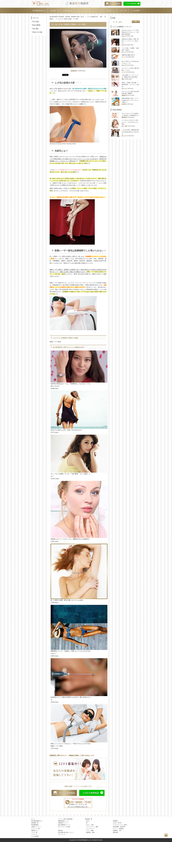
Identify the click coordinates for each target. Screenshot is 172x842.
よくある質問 (135, 10)
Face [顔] (35, 21)
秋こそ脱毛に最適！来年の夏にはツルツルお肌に (67, 600)
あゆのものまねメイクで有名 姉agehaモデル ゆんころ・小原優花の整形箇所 (131, 32)
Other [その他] (37, 32)
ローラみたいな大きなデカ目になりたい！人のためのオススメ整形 (130, 122)
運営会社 (60, 830)
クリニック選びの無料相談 (65, 819)
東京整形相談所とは (39, 10)
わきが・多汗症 (117, 823)
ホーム (33, 819)
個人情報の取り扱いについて (66, 832)
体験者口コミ (110, 10)
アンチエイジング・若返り (120, 825)
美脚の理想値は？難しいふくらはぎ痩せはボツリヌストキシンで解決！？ (130, 100)
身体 (101, 16)
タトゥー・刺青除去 (118, 828)
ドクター (124, 57)
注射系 (123, 104)
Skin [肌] (35, 28)
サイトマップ (61, 834)
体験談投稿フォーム (63, 821)
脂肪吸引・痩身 (90, 832)
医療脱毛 (73, 71)
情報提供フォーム (63, 823)
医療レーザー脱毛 (55, 341)
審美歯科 (124, 117)
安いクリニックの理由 (64, 826)
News (123, 36)
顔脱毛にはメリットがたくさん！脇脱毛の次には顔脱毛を (70, 539)
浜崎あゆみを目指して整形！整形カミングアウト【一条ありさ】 (130, 41)
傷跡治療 (115, 832)
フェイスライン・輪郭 (92, 826)
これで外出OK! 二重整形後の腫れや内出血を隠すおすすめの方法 (130, 131)
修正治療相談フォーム (64, 825)
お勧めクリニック (82, 10)
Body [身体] (36, 25)
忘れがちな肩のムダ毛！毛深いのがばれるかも (66, 430)
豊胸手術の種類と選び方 (128, 55)
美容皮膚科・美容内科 (119, 826)
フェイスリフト (90, 828)
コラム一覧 (123, 10)
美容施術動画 (67, 10)
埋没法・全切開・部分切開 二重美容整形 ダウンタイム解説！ (130, 84)
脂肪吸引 (124, 95)
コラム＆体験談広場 (92, 16)
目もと (123, 52)
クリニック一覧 (97, 10)
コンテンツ (34, 834)
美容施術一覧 (54, 10)
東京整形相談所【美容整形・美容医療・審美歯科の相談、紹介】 (67, 16)
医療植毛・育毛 (117, 830)
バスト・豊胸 (89, 830)
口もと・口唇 (89, 825)
